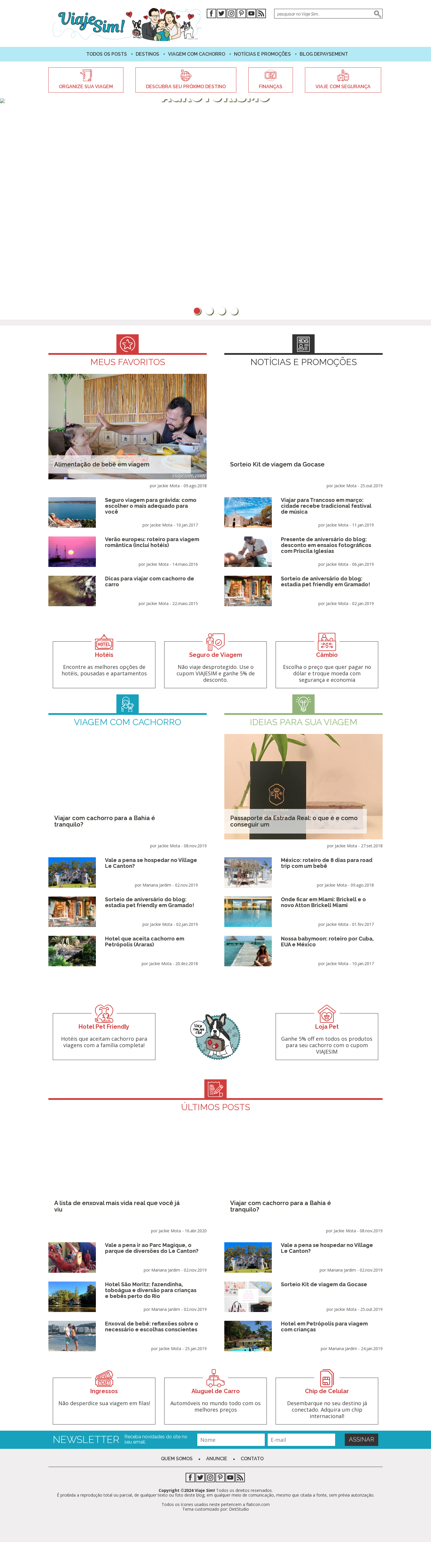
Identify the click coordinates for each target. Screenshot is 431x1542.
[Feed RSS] (261, 14)
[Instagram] (231, 14)
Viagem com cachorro (196, 54)
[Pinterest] (241, 14)
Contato (252, 1458)
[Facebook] (211, 14)
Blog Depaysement (324, 54)
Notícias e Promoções (262, 54)
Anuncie (216, 1458)
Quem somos (177, 1458)
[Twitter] (221, 14)
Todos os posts (106, 54)
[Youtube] (251, 14)
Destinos (147, 54)
